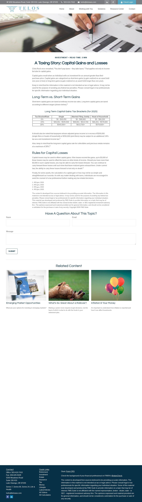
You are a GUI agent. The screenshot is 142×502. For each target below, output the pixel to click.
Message (9, 231)
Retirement (43, 472)
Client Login (128, 2)
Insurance (43, 480)
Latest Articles (44, 490)
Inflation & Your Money (103, 303)
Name (8, 217)
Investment (43, 475)
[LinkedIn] (107, 2)
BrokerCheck (117, 476)
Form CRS (70, 471)
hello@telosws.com (88, 2)
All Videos (43, 492)
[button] (61, 9)
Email (74, 217)
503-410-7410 (69, 2)
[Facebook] (113, 2)
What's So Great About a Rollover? (68, 303)
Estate (41, 477)
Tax (40, 482)
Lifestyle (42, 487)
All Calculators (45, 495)
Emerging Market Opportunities (23, 303)
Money (41, 485)
